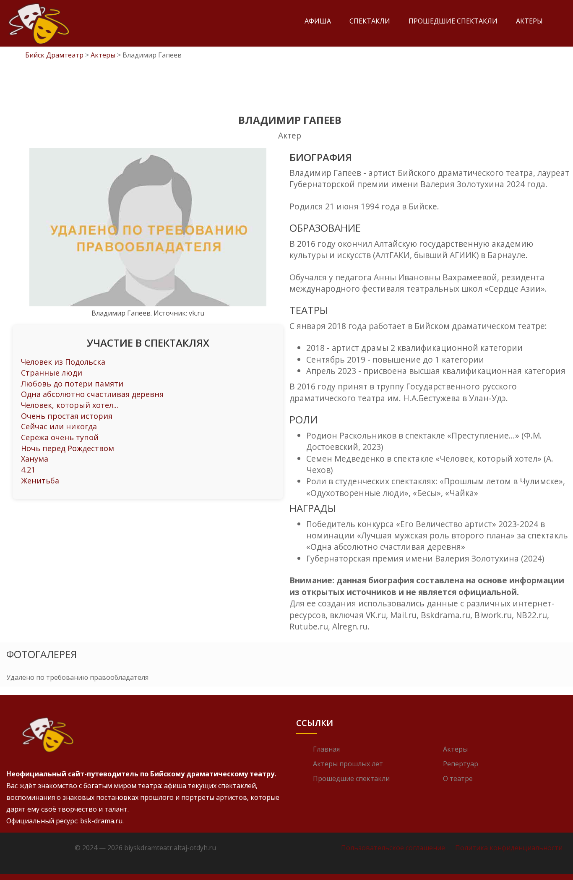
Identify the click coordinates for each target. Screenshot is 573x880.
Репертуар (460, 763)
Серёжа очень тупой (60, 437)
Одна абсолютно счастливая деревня (92, 394)
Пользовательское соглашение (393, 847)
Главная (326, 749)
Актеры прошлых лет (348, 763)
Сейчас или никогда (59, 426)
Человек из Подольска (63, 362)
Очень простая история (66, 416)
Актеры (529, 21)
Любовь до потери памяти (72, 384)
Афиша (318, 21)
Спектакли (369, 21)
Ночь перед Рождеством (67, 448)
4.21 (28, 470)
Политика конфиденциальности (509, 847)
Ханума (34, 459)
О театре (458, 778)
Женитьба (40, 480)
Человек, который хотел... (69, 405)
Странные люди (51, 373)
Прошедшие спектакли (453, 21)
